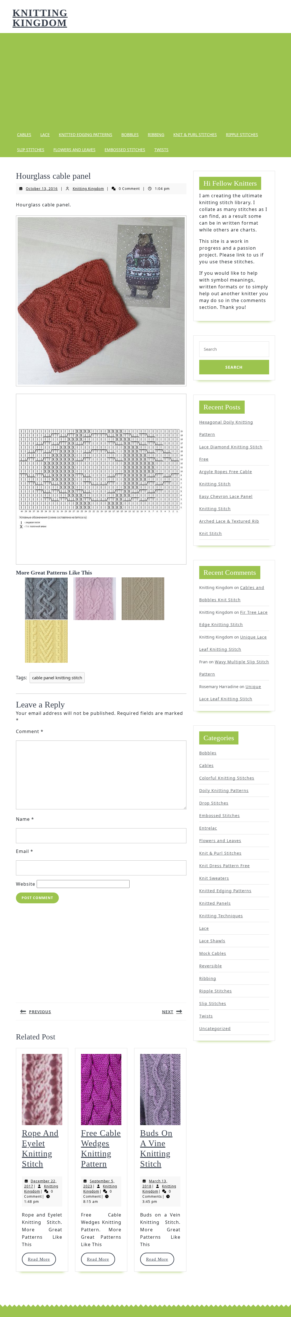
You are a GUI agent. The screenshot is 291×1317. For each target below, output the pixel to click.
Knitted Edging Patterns (85, 134)
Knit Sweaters (214, 878)
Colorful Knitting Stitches (226, 778)
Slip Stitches (30, 149)
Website (25, 884)
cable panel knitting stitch (57, 677)
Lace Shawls (212, 940)
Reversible (210, 966)
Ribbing (156, 134)
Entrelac (208, 828)
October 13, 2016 (42, 188)
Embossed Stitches (125, 149)
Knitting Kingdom (40, 17)
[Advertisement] (145, 80)
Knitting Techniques (221, 915)
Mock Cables (212, 953)
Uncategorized (215, 1028)
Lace (45, 134)
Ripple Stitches (242, 134)
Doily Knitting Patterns (224, 790)
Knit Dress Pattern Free (224, 865)
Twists (161, 149)
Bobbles (130, 134)
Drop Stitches (213, 803)
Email (24, 851)
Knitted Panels (215, 903)
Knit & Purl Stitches (195, 134)
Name (25, 819)
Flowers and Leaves (74, 149)
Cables (24, 134)
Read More (41, 1259)
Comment (29, 731)
